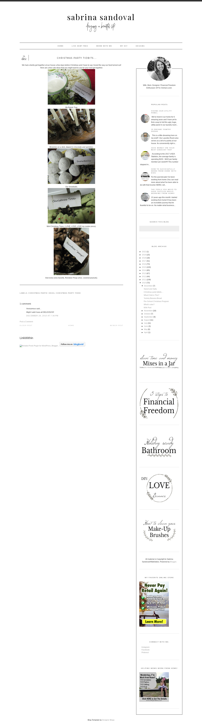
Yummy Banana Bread (153, 298)
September (148, 317)
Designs (140, 46)
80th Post (147, 308)
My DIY (124, 46)
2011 (144, 280)
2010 (144, 283)
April (146, 332)
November (148, 311)
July (145, 323)
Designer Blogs (108, 720)
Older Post (26, 325)
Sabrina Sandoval (101, 17)
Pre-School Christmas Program (156, 301)
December (148, 286)
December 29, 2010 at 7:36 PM (42, 316)
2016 (144, 264)
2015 (144, 267)
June (146, 326)
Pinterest (145, 652)
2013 (144, 273)
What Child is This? (151, 295)
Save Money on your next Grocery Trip (162, 149)
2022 (144, 252)
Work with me (104, 46)
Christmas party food (68, 293)
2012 (144, 276)
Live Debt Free (80, 46)
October (147, 314)
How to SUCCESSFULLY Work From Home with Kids (163, 171)
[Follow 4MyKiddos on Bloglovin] (72, 346)
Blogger (173, 562)
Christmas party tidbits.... (153, 292)
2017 (144, 261)
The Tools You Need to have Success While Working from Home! (164, 191)
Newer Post (116, 325)
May (145, 329)
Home (61, 46)
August (147, 320)
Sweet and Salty (150, 289)
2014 (144, 270)
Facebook (146, 650)
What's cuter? (149, 304)
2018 (144, 258)
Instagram (146, 647)
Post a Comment (26, 322)
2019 (144, 255)
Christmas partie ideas (42, 293)
